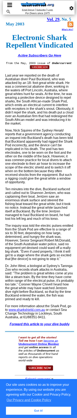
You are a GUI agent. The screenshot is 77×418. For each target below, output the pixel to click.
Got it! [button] (38, 410)
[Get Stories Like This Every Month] (39, 68)
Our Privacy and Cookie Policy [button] (29, 400)
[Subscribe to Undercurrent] (39, 370)
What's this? (67, 30)
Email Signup (28, 10)
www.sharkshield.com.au (27, 309)
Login (50, 10)
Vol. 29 (53, 19)
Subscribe (41, 10)
